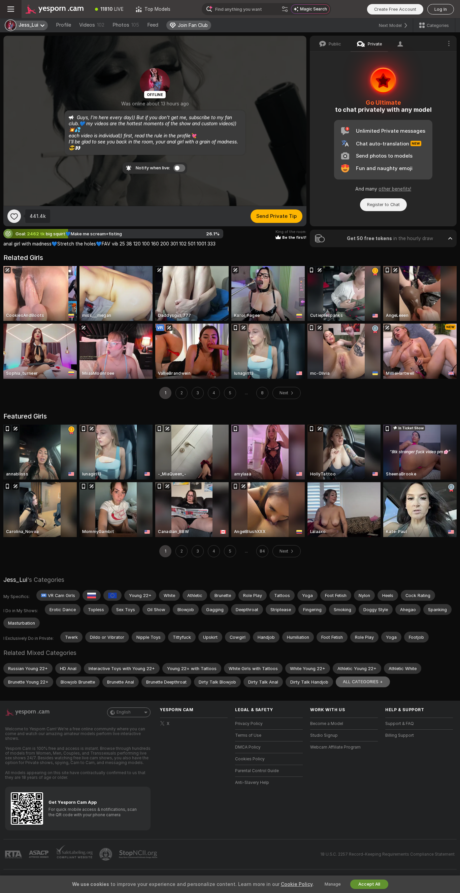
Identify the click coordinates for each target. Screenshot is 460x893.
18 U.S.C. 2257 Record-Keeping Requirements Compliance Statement (387, 854)
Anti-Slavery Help (252, 782)
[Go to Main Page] (55, 9)
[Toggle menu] (11, 9)
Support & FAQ (399, 723)
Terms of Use (248, 735)
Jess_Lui (15, 579)
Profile (63, 25)
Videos (91, 25)
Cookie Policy (297, 884)
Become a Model (326, 723)
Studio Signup (324, 735)
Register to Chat (383, 204)
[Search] (285, 9)
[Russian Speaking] (92, 595)
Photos (125, 25)
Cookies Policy (250, 759)
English (124, 712)
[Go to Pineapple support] (106, 854)
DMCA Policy (248, 747)
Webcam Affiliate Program (335, 747)
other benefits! (395, 189)
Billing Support (399, 735)
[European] (112, 595)
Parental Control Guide (257, 770)
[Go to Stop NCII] (139, 854)
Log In (440, 9)
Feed (152, 25)
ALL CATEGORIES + (363, 681)
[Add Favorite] (14, 216)
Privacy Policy (249, 723)
